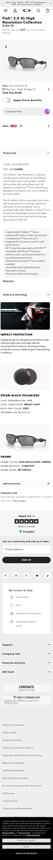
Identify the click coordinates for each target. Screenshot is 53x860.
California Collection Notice (17, 747)
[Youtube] (37, 576)
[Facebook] (5, 576)
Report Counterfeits (13, 763)
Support (7, 644)
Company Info (11, 653)
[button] (2, 3)
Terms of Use (9, 732)
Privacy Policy (8, 833)
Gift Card (8, 672)
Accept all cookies (26, 841)
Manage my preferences (26, 853)
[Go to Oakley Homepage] (27, 10)
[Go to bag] (47, 10)
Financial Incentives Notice (17, 808)
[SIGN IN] (15, 10)
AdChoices (8, 793)
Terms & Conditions (13, 725)
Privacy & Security (12, 740)
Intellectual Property (13, 770)
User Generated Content (15, 778)
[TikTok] (48, 576)
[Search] (38, 10)
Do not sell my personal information (22, 785)
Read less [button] (8, 281)
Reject (26, 847)
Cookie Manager (32, 835)
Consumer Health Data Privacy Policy (22, 755)
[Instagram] (16, 576)
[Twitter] (26, 576)
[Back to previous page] (1, 43)
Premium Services (13, 663)
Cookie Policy (9, 801)
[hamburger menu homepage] (5, 10)
